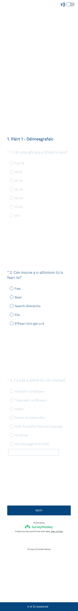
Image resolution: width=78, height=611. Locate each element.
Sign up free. (57, 531)
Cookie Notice (44, 549)
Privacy (31, 549)
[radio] (9, 288)
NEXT (39, 510)
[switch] (74, 4)
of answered (37, 606)
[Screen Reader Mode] (67, 4)
